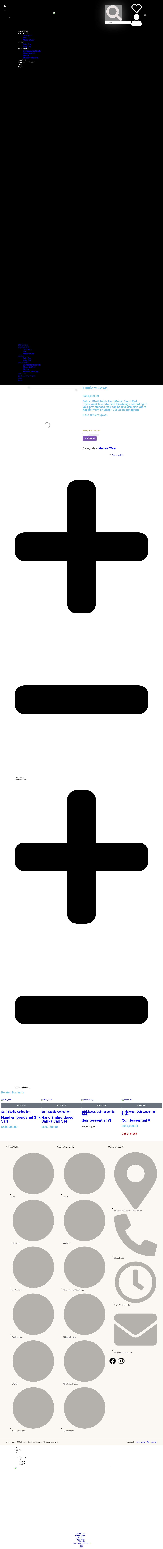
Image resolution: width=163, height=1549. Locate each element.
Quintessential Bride (32, 51)
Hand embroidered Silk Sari (20, 1119)
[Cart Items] (145, 14)
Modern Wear (29, 40)
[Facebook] (112, 1361)
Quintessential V (136, 1120)
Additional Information (23, 1088)
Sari (24, 38)
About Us (22, 60)
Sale (20, 64)
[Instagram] (121, 1361)
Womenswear (23, 33)
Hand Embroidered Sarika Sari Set (57, 1119)
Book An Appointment (26, 62)
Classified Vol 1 (30, 53)
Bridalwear (23, 31)
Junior (21, 42)
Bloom (26, 55)
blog (20, 66)
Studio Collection (30, 58)
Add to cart (90, 438)
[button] (81, 205)
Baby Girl (27, 46)
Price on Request (88, 1127)
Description (19, 777)
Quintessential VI (96, 1120)
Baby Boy (27, 44)
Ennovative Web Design (147, 1442)
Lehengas (27, 35)
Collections (23, 49)
